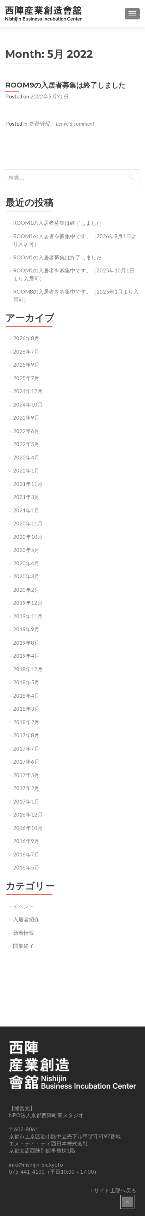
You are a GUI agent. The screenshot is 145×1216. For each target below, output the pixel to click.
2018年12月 (28, 669)
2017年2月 (26, 788)
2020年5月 (26, 550)
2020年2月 (26, 589)
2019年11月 (28, 616)
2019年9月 (26, 629)
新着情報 (39, 123)
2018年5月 (26, 682)
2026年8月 (26, 338)
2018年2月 (26, 722)
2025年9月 (26, 364)
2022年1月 (26, 470)
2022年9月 (26, 417)
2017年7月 (26, 748)
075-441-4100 (27, 1171)
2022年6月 (26, 431)
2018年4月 (26, 695)
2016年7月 (26, 854)
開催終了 (23, 946)
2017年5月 (26, 775)
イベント (23, 906)
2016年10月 (28, 828)
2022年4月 (26, 457)
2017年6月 (26, 761)
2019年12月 (28, 603)
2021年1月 (26, 510)
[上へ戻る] (127, 1202)
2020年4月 (26, 563)
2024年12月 (28, 391)
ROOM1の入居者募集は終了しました (57, 222)
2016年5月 (26, 867)
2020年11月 (28, 523)
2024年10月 (28, 404)
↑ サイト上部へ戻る (113, 1190)
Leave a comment (75, 123)
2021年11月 (28, 484)
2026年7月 (26, 351)
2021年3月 (26, 497)
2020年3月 (26, 576)
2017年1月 (26, 801)
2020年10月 (28, 537)
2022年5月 (26, 444)
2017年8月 (26, 735)
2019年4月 (26, 655)
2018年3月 (26, 708)
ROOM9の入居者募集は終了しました (65, 85)
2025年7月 (26, 378)
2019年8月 (26, 642)
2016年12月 (28, 814)
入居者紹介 (26, 919)
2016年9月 (26, 841)
